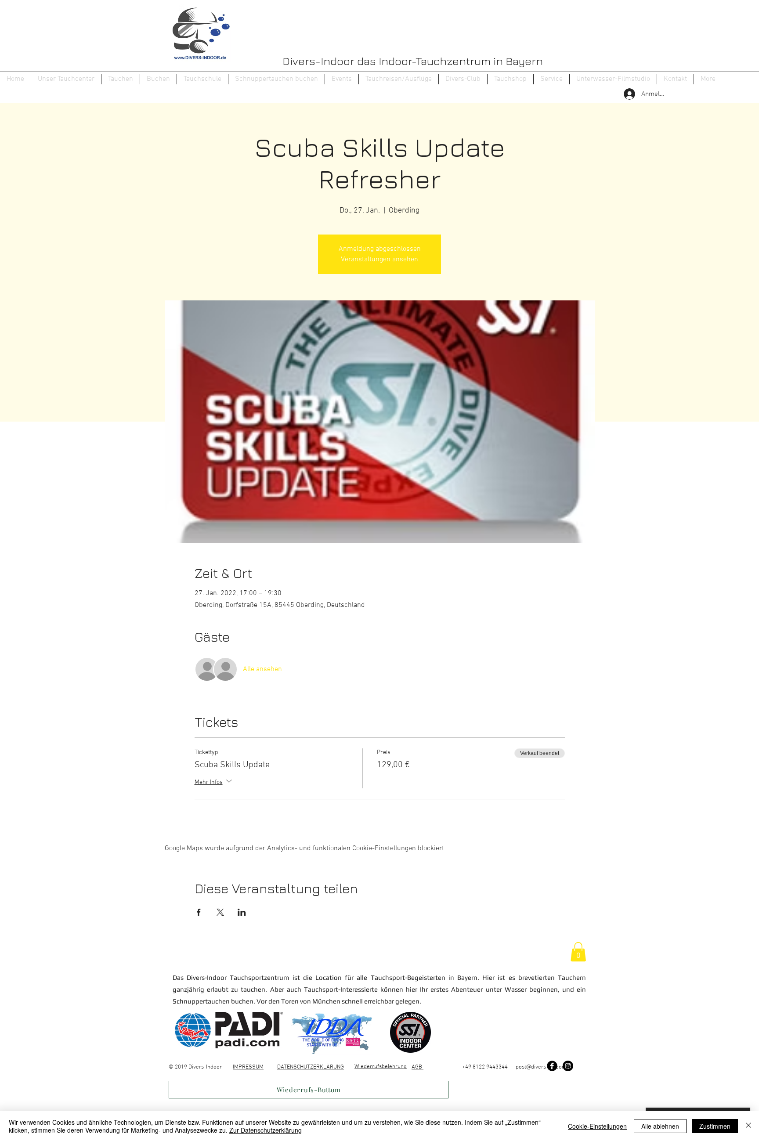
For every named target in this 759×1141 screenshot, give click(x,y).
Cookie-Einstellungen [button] (597, 1126)
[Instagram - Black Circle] (568, 1066)
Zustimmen (714, 1126)
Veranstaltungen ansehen (379, 259)
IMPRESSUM (248, 1067)
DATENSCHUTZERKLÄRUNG (310, 1067)
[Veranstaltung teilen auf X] (220, 912)
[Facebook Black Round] (552, 1066)
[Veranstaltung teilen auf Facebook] (199, 912)
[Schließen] (748, 1126)
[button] (120, 79)
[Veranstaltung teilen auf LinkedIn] (242, 912)
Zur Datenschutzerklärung (265, 1130)
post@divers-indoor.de (543, 1067)
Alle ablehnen (660, 1126)
